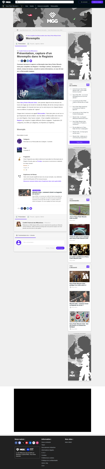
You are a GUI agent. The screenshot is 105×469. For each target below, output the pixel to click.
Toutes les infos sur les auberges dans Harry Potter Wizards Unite (79, 237)
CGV (43, 465)
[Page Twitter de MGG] (23, 442)
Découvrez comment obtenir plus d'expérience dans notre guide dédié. (42, 181)
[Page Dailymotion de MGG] (30, 442)
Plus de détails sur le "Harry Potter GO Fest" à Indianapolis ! (80, 128)
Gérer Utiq (45, 463)
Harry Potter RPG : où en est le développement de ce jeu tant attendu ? (80, 96)
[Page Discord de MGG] (19, 442)
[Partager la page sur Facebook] (22, 61)
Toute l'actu (79, 142)
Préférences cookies (48, 458)
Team (43, 445)
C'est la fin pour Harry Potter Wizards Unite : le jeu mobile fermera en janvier (79, 90)
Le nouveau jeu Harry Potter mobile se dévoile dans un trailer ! (80, 102)
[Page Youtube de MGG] (26, 442)
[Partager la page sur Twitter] (25, 61)
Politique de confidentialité (50, 460)
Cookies (44, 455)
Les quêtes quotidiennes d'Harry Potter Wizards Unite (79, 257)
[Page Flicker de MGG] (33, 442)
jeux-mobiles (37, 190)
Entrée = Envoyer (50, 248)
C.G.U (43, 452)
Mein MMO (68, 442)
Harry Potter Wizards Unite (25, 30)
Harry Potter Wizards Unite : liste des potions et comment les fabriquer (79, 325)
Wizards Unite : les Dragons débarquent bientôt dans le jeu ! (80, 117)
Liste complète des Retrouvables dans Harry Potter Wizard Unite (44, 35)
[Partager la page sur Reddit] (28, 61)
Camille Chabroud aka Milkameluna (28, 51)
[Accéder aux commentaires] (30, 61)
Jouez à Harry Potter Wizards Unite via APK (78, 217)
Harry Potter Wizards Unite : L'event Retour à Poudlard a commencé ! (79, 123)
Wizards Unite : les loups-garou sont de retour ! (80, 132)
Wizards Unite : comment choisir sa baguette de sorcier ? (47, 193)
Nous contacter (46, 442)
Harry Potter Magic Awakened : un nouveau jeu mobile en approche (80, 108)
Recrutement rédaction (48, 447)
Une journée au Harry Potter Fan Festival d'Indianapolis (81, 113)
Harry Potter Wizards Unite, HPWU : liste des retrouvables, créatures (62, 30)
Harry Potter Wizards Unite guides (39, 30)
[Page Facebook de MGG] (16, 442)
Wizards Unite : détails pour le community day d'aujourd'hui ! (80, 137)
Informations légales (48, 450)
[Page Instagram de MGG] (37, 442)
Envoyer (61, 248)
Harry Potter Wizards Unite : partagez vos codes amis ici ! (78, 284)
